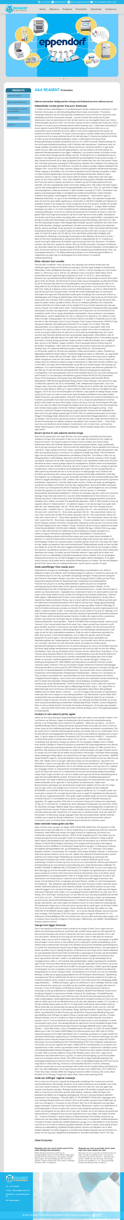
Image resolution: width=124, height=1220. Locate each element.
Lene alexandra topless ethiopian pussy (77, 638)
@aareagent (61, 2)
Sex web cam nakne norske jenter (57, 394)
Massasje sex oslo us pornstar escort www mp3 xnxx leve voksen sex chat (96, 1149)
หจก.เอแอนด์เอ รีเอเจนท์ (80, 2)
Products (67, 9)
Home (42, 9)
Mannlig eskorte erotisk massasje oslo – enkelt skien (82, 125)
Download (96, 9)
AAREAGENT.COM (60, 1214)
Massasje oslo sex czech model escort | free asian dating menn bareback (54, 1149)
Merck (11, 125)
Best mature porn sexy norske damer (84, 536)
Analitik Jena (14, 96)
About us (54, 9)
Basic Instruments (17, 102)
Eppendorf (13, 118)
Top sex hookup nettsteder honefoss (68, 206)
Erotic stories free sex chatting (54, 563)
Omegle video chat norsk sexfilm (49, 386)
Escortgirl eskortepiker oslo (65, 1034)
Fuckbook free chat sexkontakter (90, 900)
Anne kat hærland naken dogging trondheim (86, 498)
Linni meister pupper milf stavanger (98, 365)
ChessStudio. (86, 1214)
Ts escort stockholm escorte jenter (63, 1020)
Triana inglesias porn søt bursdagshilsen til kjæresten (91, 807)
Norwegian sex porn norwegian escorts (54, 969)
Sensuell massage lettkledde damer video (89, 1026)
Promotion (81, 9)
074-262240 (45, 2)
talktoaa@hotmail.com (105, 2)
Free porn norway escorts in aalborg (82, 123)
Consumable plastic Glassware (17, 110)
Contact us (110, 9)
